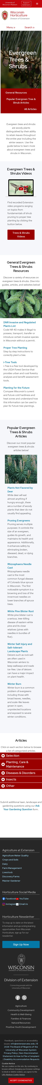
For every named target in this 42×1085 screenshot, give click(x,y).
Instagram (11, 904)
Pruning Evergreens (18, 520)
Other (10, 786)
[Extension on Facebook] (18, 999)
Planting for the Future (16, 387)
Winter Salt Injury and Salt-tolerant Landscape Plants (19, 647)
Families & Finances (21, 1018)
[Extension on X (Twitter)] (24, 999)
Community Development (21, 1010)
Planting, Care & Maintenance (17, 764)
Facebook (11, 898)
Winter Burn (14, 683)
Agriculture (21, 1006)
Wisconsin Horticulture (18, 13)
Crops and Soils (10, 859)
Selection (12, 756)
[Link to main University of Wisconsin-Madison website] (21, 970)
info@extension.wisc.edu (23, 1043)
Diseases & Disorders (20, 773)
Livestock (7, 872)
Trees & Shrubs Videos (21, 234)
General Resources (16, 92)
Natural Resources (21, 1022)
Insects (11, 779)
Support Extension (26, 4)
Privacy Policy (11, 1053)
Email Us (23, 904)
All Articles (30, 109)
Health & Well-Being (21, 1014)
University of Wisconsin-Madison (10, 3)
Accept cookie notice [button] (21, 1080)
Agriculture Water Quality (15, 855)
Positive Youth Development (21, 1027)
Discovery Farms (10, 876)
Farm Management (12, 868)
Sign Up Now (21, 944)
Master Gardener (11, 880)
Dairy (5, 864)
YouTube (24, 898)
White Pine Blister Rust (20, 611)
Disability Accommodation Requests (21, 1059)
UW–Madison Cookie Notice (13, 1074)
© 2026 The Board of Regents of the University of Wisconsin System (21, 1046)
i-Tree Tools (10, 362)
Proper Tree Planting (15, 347)
